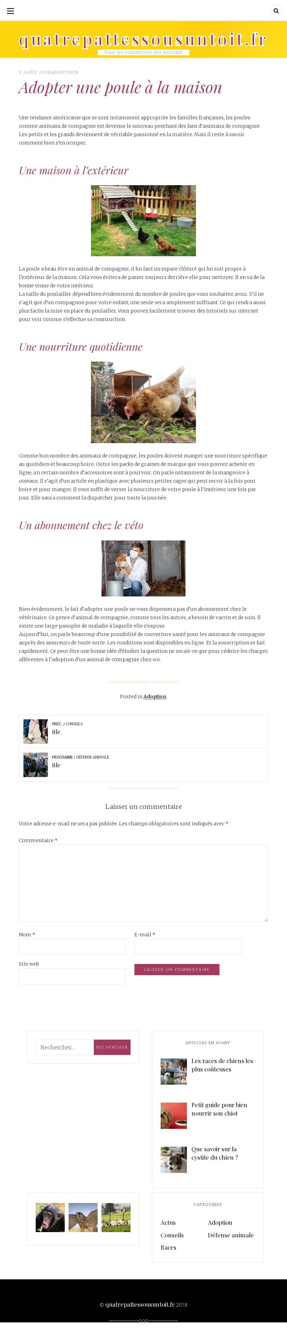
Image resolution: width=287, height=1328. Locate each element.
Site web (29, 964)
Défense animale (231, 1235)
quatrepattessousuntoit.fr (140, 1304)
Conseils (172, 1235)
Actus (168, 1222)
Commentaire (38, 840)
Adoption (64, 72)
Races (168, 1247)
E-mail (144, 934)
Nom (27, 934)
